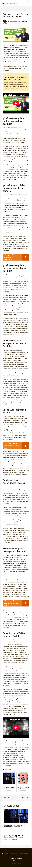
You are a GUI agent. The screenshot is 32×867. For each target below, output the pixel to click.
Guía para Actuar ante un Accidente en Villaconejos (14, 836)
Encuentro (18, 829)
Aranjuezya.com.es (9, 3)
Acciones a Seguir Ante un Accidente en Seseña (14, 826)
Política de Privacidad (16, 858)
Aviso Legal (16, 860)
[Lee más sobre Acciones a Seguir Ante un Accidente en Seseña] (16, 816)
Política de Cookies (16, 863)
